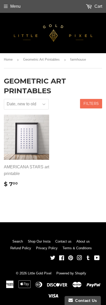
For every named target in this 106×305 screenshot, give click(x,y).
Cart (97, 6)
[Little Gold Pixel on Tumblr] (88, 258)
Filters (91, 103)
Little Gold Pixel (39, 273)
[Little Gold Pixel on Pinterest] (70, 258)
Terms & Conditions (77, 248)
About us (83, 241)
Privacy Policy (47, 248)
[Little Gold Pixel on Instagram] (79, 258)
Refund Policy (20, 248)
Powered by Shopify (71, 273)
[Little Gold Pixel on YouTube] (97, 258)
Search (17, 241)
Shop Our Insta (39, 241)
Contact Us (85, 300)
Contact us (63, 241)
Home (8, 59)
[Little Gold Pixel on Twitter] (52, 258)
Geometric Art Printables (41, 59)
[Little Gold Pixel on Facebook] (61, 258)
